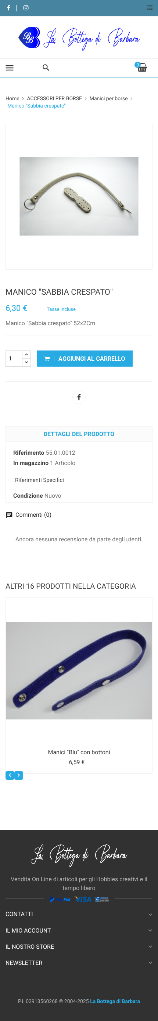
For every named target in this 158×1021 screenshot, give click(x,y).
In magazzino (31, 462)
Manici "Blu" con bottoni (79, 752)
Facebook (9, 8)
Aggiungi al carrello (91, 358)
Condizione (28, 495)
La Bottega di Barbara (115, 1001)
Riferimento (28, 452)
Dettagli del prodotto (79, 433)
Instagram (26, 8)
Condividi (79, 397)
